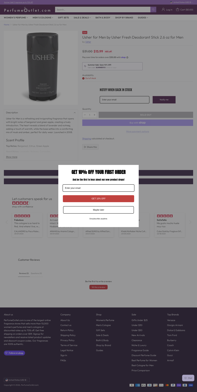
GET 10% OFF (99, 198)
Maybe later (98, 210)
